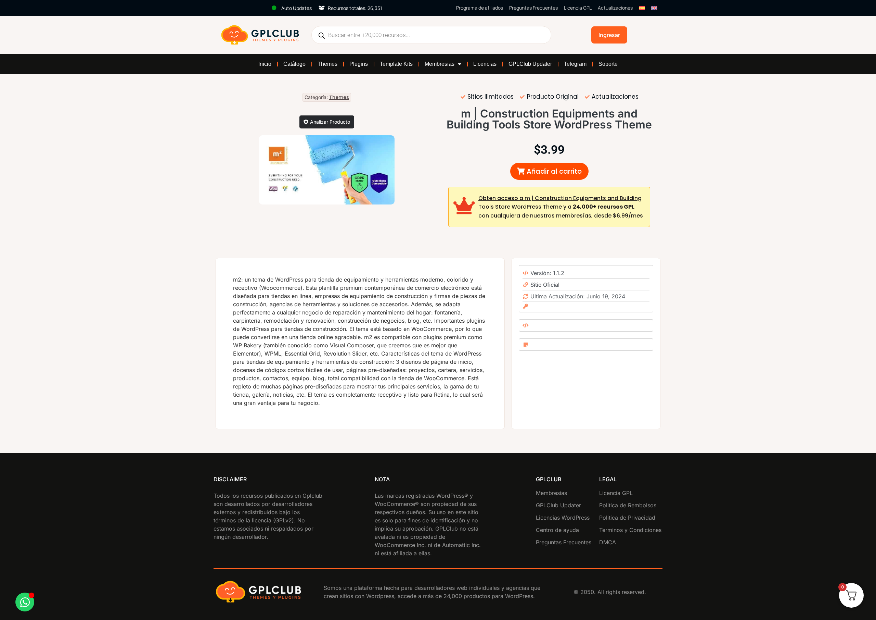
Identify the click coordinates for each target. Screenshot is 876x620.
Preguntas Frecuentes (533, 7)
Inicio (264, 64)
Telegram (575, 64)
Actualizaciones (615, 7)
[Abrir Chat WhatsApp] (24, 602)
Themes (327, 64)
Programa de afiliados (479, 7)
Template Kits (396, 64)
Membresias (439, 64)
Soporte (608, 64)
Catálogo (294, 64)
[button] (549, 171)
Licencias (485, 64)
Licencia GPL (578, 7)
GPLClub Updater (530, 64)
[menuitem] (642, 8)
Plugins (358, 64)
